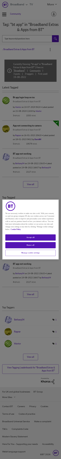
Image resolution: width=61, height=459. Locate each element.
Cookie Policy (16, 229)
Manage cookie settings (30, 253)
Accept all (30, 237)
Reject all (30, 245)
